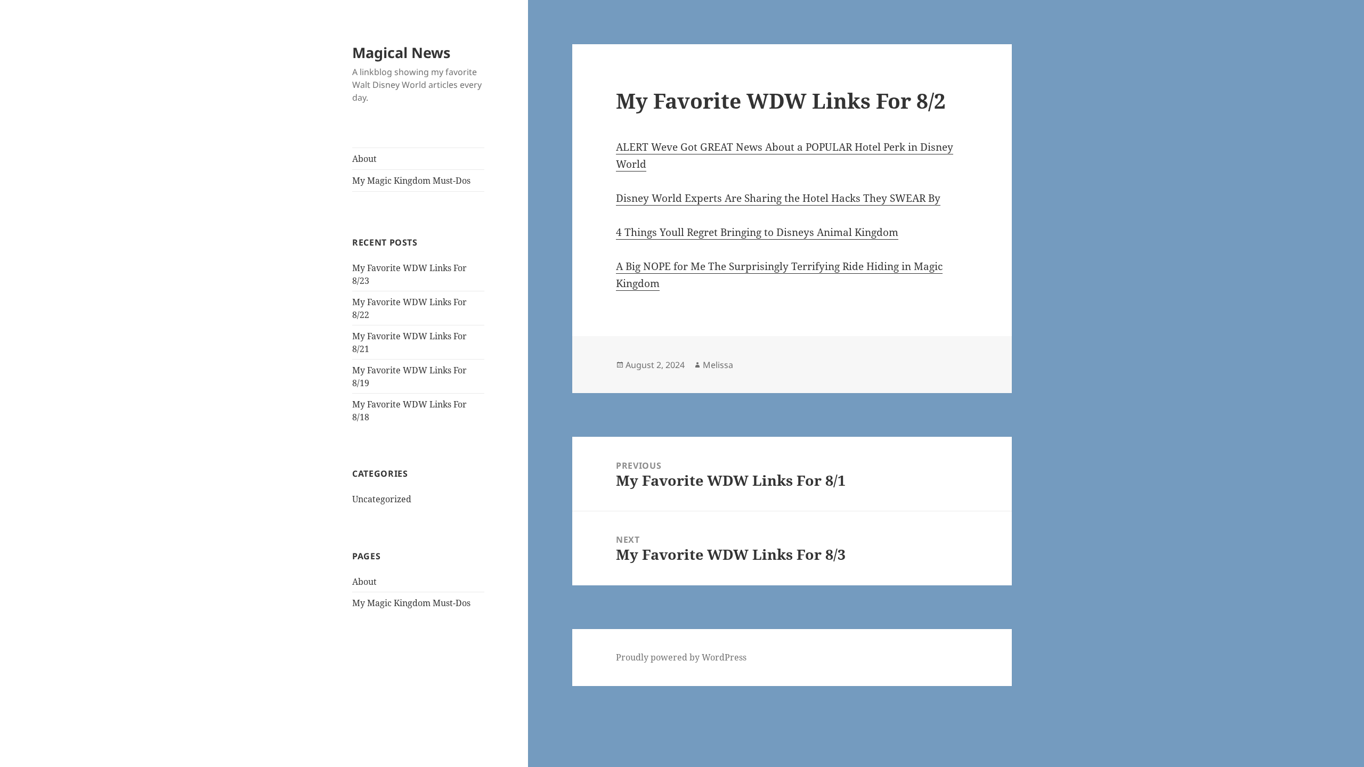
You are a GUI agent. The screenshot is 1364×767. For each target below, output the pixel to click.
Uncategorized (381, 499)
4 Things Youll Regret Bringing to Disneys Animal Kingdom (757, 232)
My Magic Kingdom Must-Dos (411, 180)
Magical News (401, 52)
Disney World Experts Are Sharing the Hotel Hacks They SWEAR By (778, 198)
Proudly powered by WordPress (681, 657)
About (364, 159)
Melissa (718, 365)
